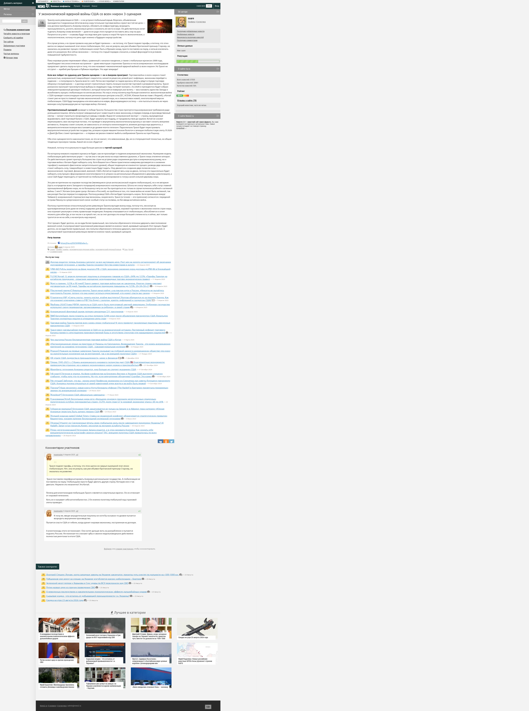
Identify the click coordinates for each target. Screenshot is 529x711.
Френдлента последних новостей (190, 37)
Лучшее (77, 6)
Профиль (191, 22)
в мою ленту (201, 6)
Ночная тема (11, 57)
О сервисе (52, 706)
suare (60, 247)
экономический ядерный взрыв (108, 249)
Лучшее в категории (129, 612)
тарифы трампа (62, 249)
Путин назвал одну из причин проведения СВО (70, 587)
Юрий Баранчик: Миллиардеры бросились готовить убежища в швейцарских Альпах (57, 686)
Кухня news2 (104, 1)
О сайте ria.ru (184, 69)
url (77, 455)
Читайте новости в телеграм (16, 33)
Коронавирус (43, 1)
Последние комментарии (187, 40)
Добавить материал (13, 3)
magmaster (58, 455)
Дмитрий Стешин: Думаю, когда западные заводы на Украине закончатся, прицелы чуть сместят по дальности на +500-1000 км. (112, 574)
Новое (94, 6)
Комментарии (118, 1)
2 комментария (56, 252)
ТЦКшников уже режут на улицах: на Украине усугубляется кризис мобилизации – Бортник (93, 578)
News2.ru (43, 706)
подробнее (180, 128)
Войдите (108, 548)
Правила (7, 49)
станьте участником (124, 548)
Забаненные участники (14, 45)
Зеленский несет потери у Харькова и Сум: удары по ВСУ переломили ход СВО (87, 583)
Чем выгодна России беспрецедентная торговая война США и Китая (85, 339)
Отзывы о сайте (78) (187, 100)
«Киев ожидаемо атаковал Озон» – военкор (150, 687)
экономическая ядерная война (82, 249)
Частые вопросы (11, 53)
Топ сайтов (8, 41)
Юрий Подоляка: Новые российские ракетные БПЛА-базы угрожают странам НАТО (195, 661)
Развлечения (89, 1)
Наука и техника (71, 1)
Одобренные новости (185, 34)
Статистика (201, 22)
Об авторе (182, 11)
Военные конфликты (60, 6)
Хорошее (86, 6)
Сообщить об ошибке (13, 37)
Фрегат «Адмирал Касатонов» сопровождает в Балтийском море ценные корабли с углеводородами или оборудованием (149, 662)
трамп (52, 249)
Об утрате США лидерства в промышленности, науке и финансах (84, 357)
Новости (56, 1)
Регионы (8, 14)
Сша (126, 249)
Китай (130, 249)
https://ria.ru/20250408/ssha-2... (74, 243)
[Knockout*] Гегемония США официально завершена (77, 394)
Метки (7, 9)
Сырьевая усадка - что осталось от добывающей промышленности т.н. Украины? (87, 595)
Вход (217, 6)
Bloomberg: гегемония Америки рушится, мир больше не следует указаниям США (93, 369)
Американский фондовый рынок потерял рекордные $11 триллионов (86, 311)
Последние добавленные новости (190, 31)
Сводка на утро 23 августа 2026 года (64, 600)
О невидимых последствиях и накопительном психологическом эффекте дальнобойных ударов (96, 591)
